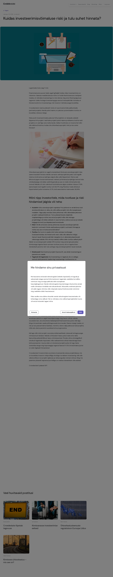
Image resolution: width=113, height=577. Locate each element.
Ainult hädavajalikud (68, 312)
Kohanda (34, 312)
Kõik (80, 312)
